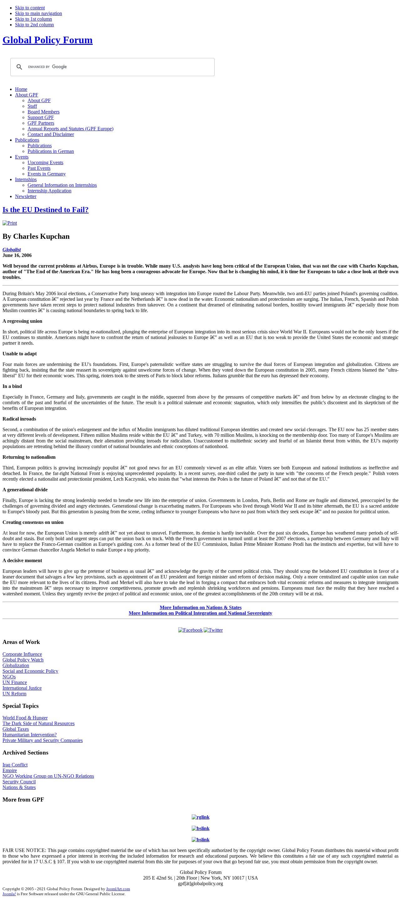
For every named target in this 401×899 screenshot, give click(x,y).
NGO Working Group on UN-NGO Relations (48, 776)
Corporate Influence (22, 654)
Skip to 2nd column (34, 24)
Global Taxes (16, 729)
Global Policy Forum (48, 39)
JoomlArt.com (118, 888)
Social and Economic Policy (30, 671)
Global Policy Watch (23, 659)
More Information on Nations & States (201, 607)
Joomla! (9, 893)
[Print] (10, 223)
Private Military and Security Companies (43, 740)
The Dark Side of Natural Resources (39, 723)
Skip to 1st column (33, 19)
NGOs (9, 676)
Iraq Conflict (15, 764)
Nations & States (19, 787)
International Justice (22, 688)
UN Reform (14, 693)
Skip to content (30, 7)
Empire (10, 770)
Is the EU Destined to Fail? (46, 210)
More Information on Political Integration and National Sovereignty (200, 613)
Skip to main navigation (38, 13)
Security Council (19, 781)
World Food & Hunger (25, 717)
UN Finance (15, 682)
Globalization (16, 665)
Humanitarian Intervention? (30, 734)
